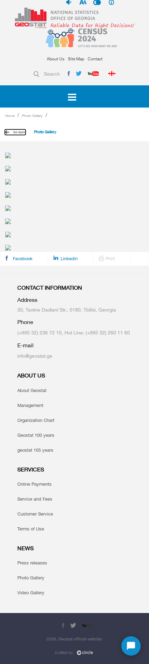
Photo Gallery (32, 115)
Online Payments (34, 484)
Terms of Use (30, 528)
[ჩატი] (131, 646)
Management (30, 405)
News (25, 548)
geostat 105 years (35, 450)
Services (30, 469)
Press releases (32, 562)
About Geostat (31, 390)
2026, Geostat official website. (74, 638)
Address (27, 300)
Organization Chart (35, 420)
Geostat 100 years (35, 435)
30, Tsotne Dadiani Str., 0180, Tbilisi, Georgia (66, 310)
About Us (55, 58)
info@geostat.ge (34, 356)
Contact (95, 58)
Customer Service (35, 514)
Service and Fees (34, 499)
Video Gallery (30, 592)
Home (10, 115)
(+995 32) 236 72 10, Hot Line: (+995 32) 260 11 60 (73, 332)
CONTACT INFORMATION (49, 287)
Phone (25, 322)
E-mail (25, 345)
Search (52, 74)
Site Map (76, 58)
